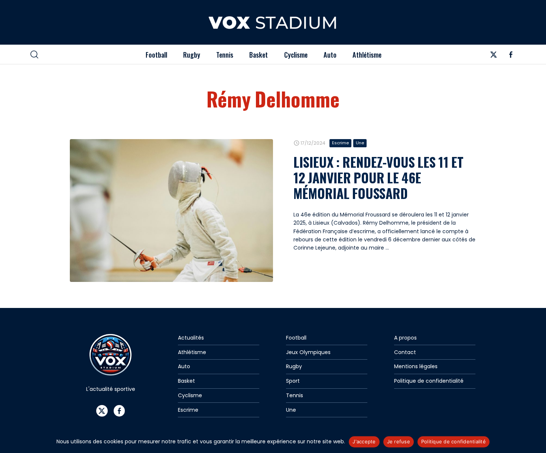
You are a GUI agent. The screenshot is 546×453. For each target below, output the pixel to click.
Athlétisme (366, 54)
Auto (330, 54)
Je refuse (398, 441)
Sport (293, 381)
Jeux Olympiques (308, 352)
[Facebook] (511, 56)
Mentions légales (416, 366)
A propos (405, 337)
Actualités (191, 337)
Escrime (340, 143)
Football (156, 54)
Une (360, 143)
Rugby (191, 54)
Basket (258, 54)
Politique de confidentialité (429, 381)
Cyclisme (296, 54)
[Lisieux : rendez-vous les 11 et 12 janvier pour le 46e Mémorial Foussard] (171, 210)
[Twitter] (493, 56)
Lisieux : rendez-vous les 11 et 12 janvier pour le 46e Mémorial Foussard (378, 177)
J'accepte (364, 441)
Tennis (224, 54)
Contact (405, 352)
